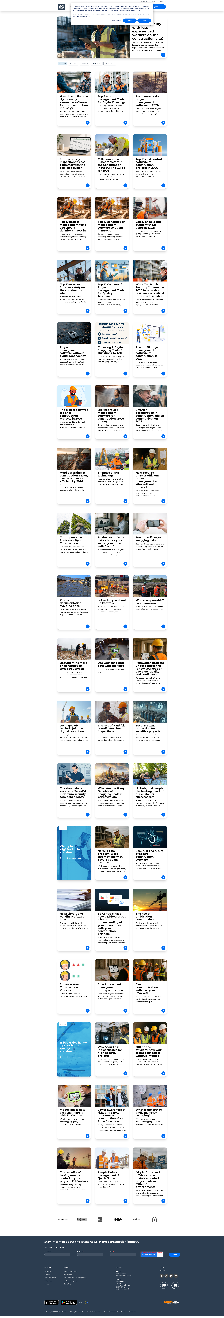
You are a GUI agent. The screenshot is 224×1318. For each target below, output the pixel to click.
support (153, 1)
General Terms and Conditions (114, 1312)
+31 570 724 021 (120, 1273)
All (63, 63)
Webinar (110, 63)
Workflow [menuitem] (47, 1271)
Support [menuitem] (163, 1270)
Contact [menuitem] (47, 1275)
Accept (130, 20)
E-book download (74, 858)
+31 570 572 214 (120, 1287)
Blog (73, 63)
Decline (144, 20)
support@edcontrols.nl (123, 1275)
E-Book (97, 63)
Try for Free (157, 7)
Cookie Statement (93, 1312)
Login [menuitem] (162, 1267)
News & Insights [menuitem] (50, 1278)
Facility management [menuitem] (70, 1281)
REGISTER (144, 1)
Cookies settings (116, 20)
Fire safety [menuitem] (67, 1284)
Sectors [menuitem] (66, 1267)
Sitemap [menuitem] (47, 1267)
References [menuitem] (48, 1281)
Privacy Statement (76, 1312)
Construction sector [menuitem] (70, 1271)
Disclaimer (132, 1312)
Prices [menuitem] (46, 1284)
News (85, 63)
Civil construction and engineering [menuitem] (75, 1278)
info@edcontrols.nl (122, 1289)
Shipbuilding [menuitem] (67, 1275)
